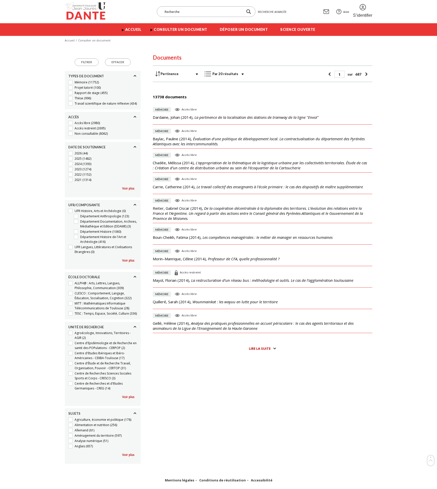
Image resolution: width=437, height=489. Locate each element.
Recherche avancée (272, 12)
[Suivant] (365, 74)
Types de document (86, 76)
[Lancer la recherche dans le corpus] (248, 12)
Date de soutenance (86, 147)
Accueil (133, 29)
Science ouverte (297, 29)
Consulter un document (180, 29)
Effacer (118, 62)
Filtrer (86, 62)
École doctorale (84, 277)
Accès (73, 117)
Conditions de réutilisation (222, 480)
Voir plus (128, 188)
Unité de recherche (86, 327)
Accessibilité (261, 480)
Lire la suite (260, 348)
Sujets (74, 413)
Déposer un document (244, 29)
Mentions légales (179, 480)
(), (236, 117)
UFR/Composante (84, 205)
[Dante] (89, 11)
